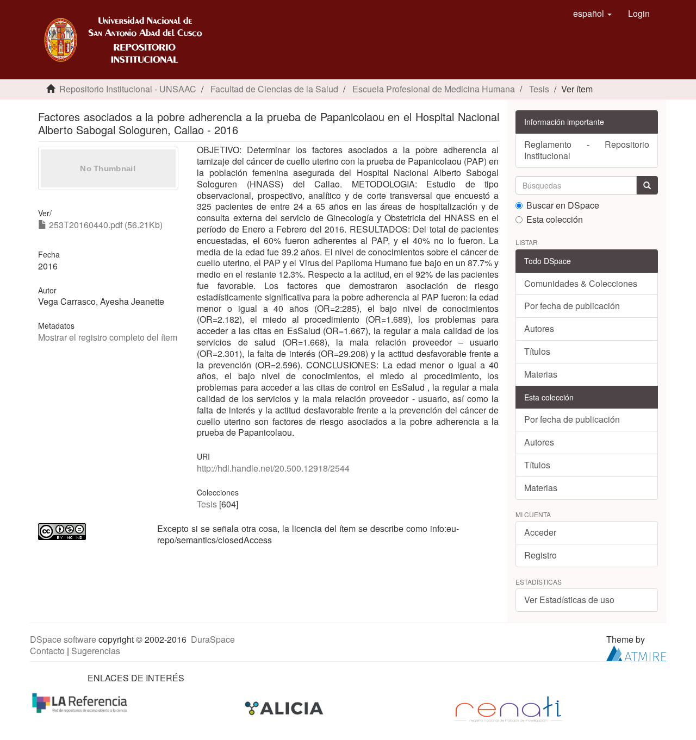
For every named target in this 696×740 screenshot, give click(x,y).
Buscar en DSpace (562, 205)
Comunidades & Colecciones (580, 283)
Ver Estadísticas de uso (569, 599)
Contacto (47, 650)
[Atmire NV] (636, 652)
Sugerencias (95, 650)
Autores (539, 328)
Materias (540, 374)
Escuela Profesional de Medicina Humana (433, 89)
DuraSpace (213, 639)
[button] (592, 13)
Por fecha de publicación (572, 305)
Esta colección (554, 219)
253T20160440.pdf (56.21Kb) (105, 224)
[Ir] (647, 185)
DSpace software (63, 639)
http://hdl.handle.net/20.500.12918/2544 (273, 468)
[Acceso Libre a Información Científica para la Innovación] (285, 708)
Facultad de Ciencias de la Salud (274, 89)
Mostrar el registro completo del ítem (107, 337)
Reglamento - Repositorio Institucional (587, 150)
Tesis (539, 89)
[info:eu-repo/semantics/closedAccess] (89, 531)
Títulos (537, 351)
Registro (540, 555)
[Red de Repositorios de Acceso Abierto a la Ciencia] (81, 702)
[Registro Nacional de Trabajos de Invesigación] (508, 708)
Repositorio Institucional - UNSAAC (127, 89)
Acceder (540, 532)
